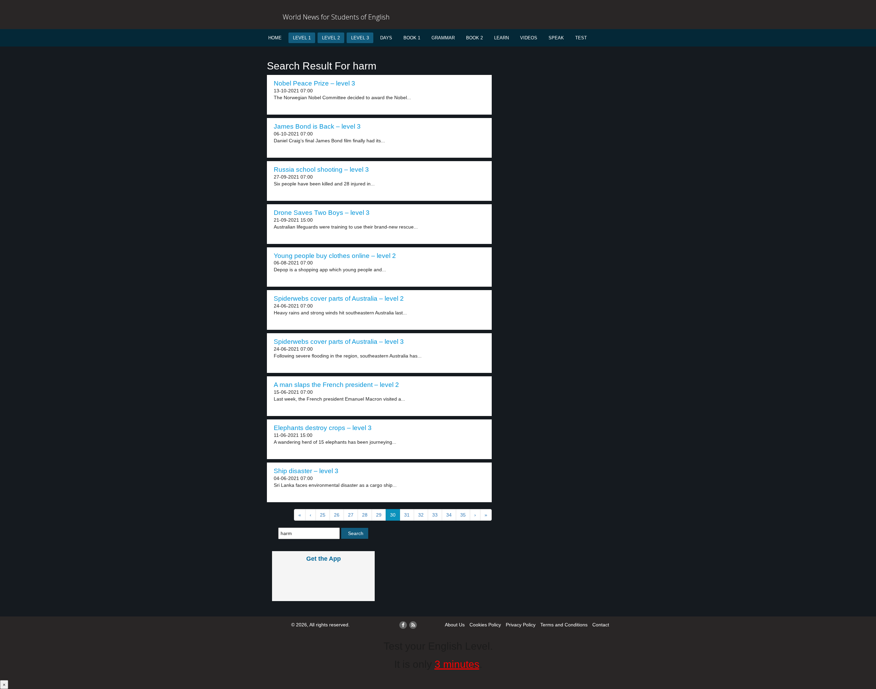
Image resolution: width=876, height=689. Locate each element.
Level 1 (302, 37)
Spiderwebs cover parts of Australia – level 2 (339, 298)
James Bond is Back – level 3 (317, 126)
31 (407, 515)
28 (365, 515)
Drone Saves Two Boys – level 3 (322, 212)
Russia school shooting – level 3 (321, 169)
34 (449, 515)
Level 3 (360, 37)
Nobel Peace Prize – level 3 (314, 83)
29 (379, 515)
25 (322, 515)
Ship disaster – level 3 (306, 470)
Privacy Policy (521, 624)
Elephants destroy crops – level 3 (323, 427)
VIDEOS (528, 37)
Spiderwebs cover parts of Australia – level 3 (339, 341)
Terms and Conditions (564, 624)
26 (336, 515)
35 (463, 515)
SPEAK (556, 37)
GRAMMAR (443, 37)
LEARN (501, 37)
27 (350, 515)
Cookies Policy (485, 624)
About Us (455, 624)
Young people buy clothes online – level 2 (335, 255)
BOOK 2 (474, 37)
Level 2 (331, 37)
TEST (581, 37)
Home (275, 37)
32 (421, 515)
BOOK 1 (411, 37)
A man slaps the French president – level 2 (336, 384)
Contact (600, 624)
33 (435, 515)
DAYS (386, 37)
